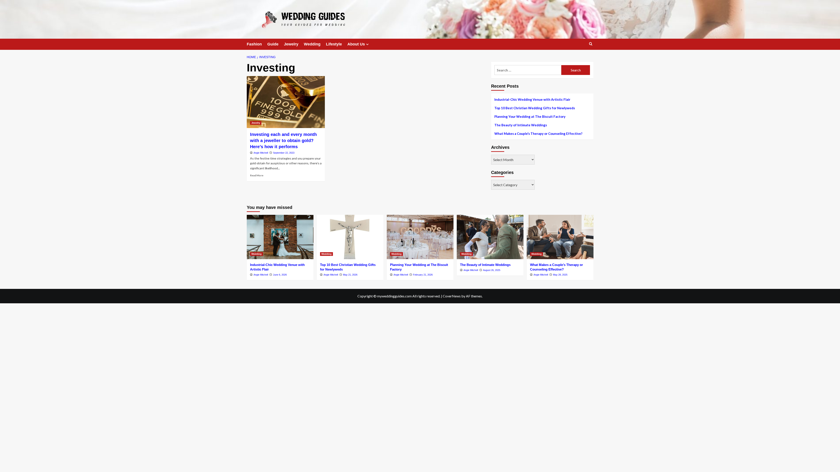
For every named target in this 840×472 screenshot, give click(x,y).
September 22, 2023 (283, 152)
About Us (356, 44)
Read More (256, 175)
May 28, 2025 (560, 274)
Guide (272, 44)
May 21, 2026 (350, 274)
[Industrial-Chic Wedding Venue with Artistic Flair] (280, 237)
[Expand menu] (367, 44)
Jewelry (291, 44)
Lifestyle (334, 44)
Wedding (312, 44)
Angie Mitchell (261, 152)
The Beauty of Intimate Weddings (520, 125)
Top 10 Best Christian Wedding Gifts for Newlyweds (534, 108)
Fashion (254, 44)
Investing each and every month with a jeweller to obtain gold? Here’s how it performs (283, 140)
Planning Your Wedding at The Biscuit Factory (529, 116)
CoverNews (452, 296)
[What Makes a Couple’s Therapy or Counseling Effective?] (560, 237)
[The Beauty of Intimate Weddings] (490, 237)
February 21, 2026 (423, 274)
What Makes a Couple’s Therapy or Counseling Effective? (538, 133)
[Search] (590, 44)
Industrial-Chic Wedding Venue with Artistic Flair (532, 99)
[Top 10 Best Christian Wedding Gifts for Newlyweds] (350, 237)
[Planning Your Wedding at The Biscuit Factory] (420, 237)
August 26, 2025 (491, 270)
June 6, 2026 (280, 274)
